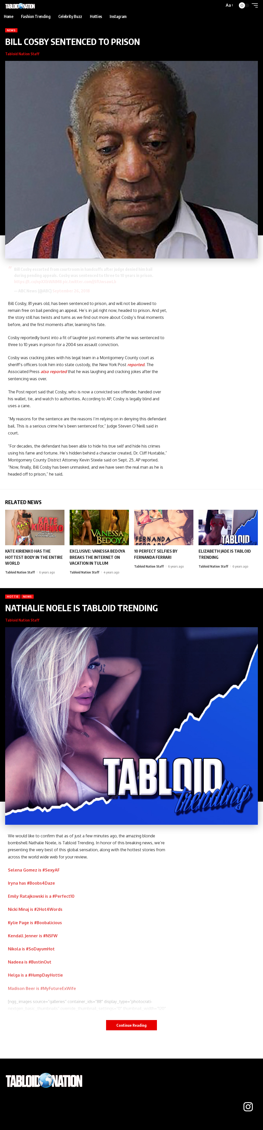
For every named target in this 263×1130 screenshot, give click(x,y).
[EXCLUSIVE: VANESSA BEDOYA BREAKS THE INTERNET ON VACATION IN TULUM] (99, 527)
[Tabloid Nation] (20, 5)
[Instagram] (248, 1107)
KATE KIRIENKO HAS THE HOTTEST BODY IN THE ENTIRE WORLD (34, 557)
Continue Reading (131, 1025)
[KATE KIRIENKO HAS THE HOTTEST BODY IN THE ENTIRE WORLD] (34, 527)
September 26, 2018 (71, 290)
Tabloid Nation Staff (22, 53)
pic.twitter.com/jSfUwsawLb (89, 281)
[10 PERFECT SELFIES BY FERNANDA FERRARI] (163, 527)
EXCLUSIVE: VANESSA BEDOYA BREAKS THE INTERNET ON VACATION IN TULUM (97, 557)
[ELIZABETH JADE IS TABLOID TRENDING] (228, 527)
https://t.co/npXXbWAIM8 (38, 281)
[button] (228, 5)
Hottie (13, 596)
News (11, 30)
